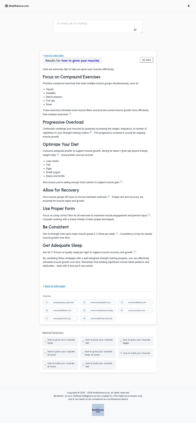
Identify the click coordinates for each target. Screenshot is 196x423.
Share (148, 60)
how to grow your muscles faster (61, 341)
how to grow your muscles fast (99, 341)
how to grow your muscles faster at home (98, 353)
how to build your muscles (136, 353)
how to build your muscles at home (60, 365)
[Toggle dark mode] (188, 6)
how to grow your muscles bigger (136, 341)
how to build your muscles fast (98, 365)
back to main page (54, 55)
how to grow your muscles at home (61, 353)
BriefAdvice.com (19, 5)
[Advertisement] (98, 43)
